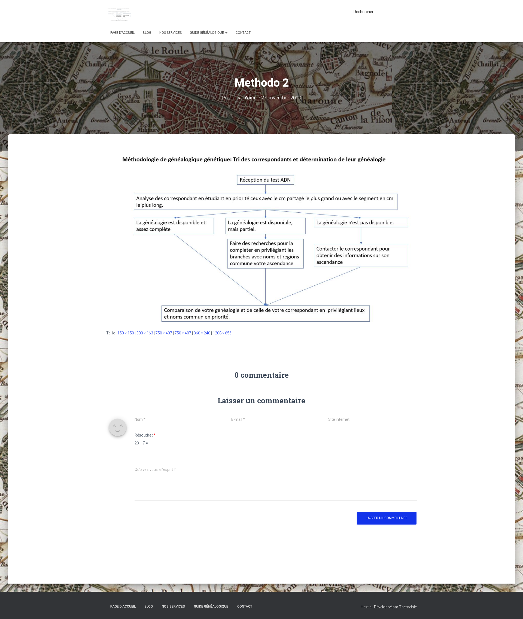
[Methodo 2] (261, 237)
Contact (243, 33)
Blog (147, 33)
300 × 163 (144, 333)
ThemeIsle (408, 607)
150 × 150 (125, 333)
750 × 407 (164, 333)
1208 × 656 (222, 333)
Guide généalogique (207, 33)
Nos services (170, 33)
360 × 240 (202, 333)
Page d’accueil (122, 33)
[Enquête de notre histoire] (118, 14)
